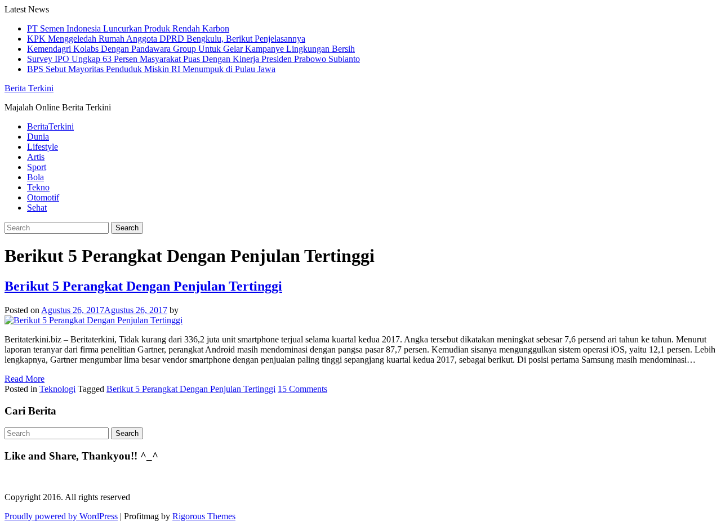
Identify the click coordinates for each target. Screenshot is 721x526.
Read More (24, 379)
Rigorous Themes (203, 516)
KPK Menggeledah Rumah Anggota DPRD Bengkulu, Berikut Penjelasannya (166, 38)
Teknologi (57, 389)
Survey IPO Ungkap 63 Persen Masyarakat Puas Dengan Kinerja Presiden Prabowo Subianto (193, 59)
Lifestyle (42, 146)
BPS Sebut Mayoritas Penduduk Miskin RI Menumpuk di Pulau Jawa (151, 69)
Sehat (37, 207)
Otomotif (43, 197)
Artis (35, 157)
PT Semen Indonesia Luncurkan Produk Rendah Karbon (128, 28)
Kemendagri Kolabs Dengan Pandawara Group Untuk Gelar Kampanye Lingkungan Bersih (191, 49)
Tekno (38, 187)
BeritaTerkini (50, 126)
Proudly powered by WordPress (61, 516)
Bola (35, 177)
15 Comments (302, 389)
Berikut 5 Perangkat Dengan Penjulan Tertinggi (143, 286)
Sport (36, 167)
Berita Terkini (29, 88)
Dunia (38, 136)
